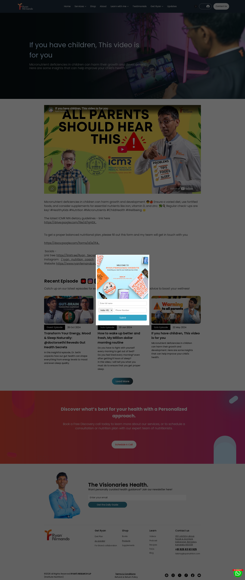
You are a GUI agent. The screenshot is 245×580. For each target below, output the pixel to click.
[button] (144, 259)
